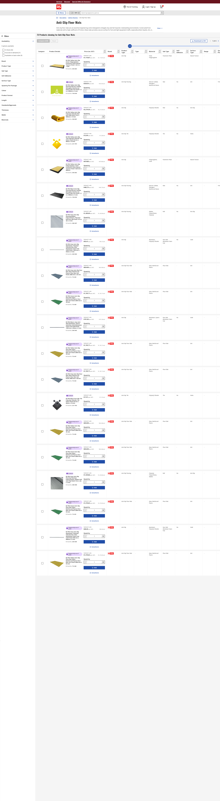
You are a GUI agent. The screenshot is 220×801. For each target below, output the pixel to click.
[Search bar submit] (161, 12)
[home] (57, 17)
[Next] (218, 41)
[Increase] (103, 64)
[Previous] (210, 41)
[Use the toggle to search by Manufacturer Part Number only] (78, 13)
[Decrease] (85, 64)
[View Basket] (161, 7)
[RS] (58, 6)
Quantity (87, 62)
